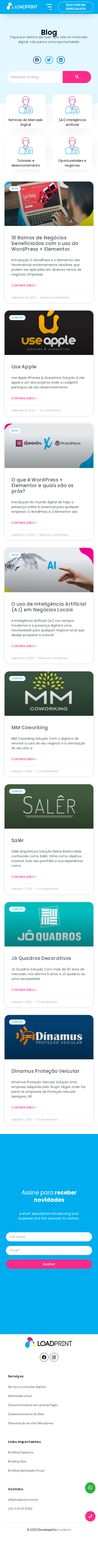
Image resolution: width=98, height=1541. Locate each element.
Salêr (17, 840)
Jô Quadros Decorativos (41, 958)
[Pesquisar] (77, 77)
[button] (37, 60)
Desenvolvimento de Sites (26, 1414)
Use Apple (24, 366)
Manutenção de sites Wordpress (30, 1423)
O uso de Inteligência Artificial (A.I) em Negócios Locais (48, 607)
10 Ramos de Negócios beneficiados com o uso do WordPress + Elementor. (44, 243)
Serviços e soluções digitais (27, 1387)
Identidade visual (20, 1396)
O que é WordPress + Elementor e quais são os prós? (42, 485)
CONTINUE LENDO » (24, 285)
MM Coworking (29, 727)
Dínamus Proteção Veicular (45, 1071)
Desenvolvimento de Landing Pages (33, 1405)
